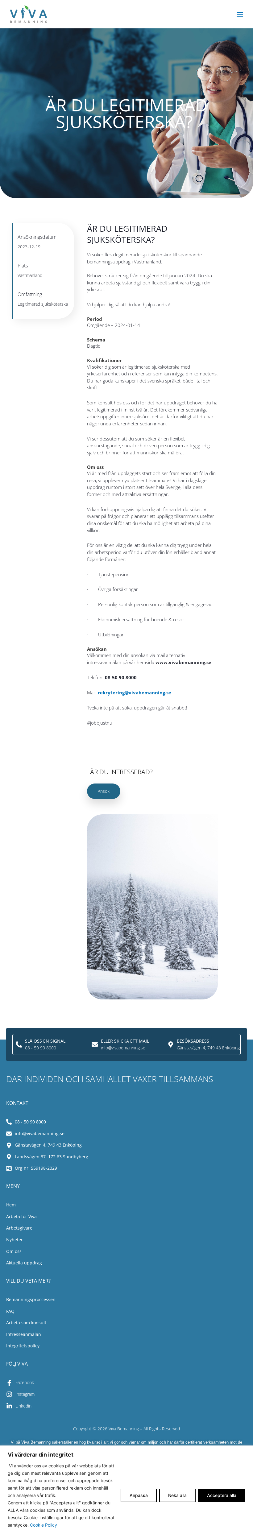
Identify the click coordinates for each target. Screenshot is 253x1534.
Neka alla (177, 1495)
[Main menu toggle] (240, 14)
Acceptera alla (221, 1495)
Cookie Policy (43, 1525)
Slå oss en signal (45, 1041)
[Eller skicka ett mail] (95, 1044)
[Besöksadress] (171, 1044)
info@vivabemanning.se (123, 1048)
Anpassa (139, 1495)
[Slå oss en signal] (19, 1044)
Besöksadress (193, 1041)
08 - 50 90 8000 (40, 1048)
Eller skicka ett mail (125, 1041)
